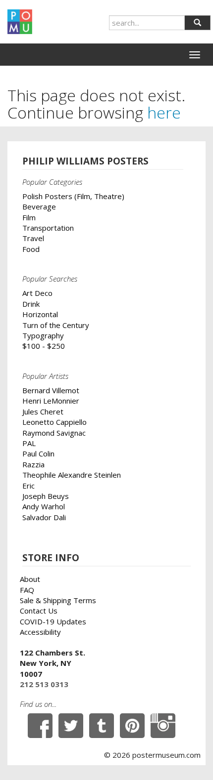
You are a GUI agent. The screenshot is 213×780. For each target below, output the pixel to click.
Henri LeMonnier (50, 401)
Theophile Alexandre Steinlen (71, 475)
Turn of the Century (55, 325)
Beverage (39, 206)
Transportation (48, 228)
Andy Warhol (43, 506)
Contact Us (38, 611)
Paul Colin (38, 453)
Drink (31, 304)
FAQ (27, 590)
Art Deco (37, 293)
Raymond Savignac (54, 433)
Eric (28, 486)
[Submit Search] (197, 22)
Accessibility (40, 632)
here (164, 112)
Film (29, 217)
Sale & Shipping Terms (58, 600)
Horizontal (40, 314)
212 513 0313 (44, 684)
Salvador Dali (44, 517)
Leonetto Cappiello (54, 422)
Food (31, 249)
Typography (43, 335)
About (30, 579)
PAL (29, 443)
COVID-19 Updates (53, 621)
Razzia (33, 464)
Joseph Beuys (45, 496)
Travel (33, 238)
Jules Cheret (42, 411)
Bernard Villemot (50, 390)
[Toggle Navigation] (195, 54)
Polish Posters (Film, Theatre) (73, 196)
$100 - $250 (43, 346)
